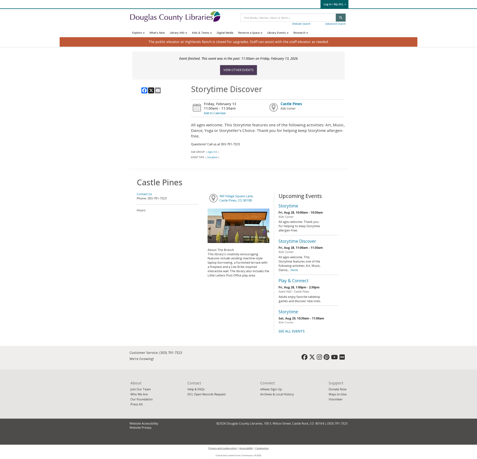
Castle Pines (291, 103)
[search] (341, 18)
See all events (292, 331)
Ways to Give (338, 394)
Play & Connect (293, 281)
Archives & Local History (277, 394)
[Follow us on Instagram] (319, 358)
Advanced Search (335, 23)
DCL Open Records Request (206, 394)
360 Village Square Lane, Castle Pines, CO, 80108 (236, 198)
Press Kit (136, 404)
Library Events (277, 32)
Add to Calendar (215, 113)
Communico (262, 448)
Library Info (177, 32)
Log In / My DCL (333, 4)
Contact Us (144, 194)
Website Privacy (140, 428)
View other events (238, 70)
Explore (137, 32)
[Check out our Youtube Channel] (334, 358)
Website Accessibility (143, 423)
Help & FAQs (196, 389)
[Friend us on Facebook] (304, 358)
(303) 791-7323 (170, 352)
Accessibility (246, 448)
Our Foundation (141, 399)
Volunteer (336, 399)
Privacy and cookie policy (223, 448)
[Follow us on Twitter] (312, 358)
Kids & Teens (201, 32)
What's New (157, 32)
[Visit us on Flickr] (342, 358)
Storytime (212, 157)
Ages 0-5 (212, 151)
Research (299, 32)
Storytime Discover (297, 241)
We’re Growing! (141, 358)
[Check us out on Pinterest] (326, 358)
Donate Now (337, 389)
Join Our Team (140, 389)
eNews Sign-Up (271, 389)
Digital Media (225, 32)
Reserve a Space (249, 32)
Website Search (301, 23)
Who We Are (139, 394)
